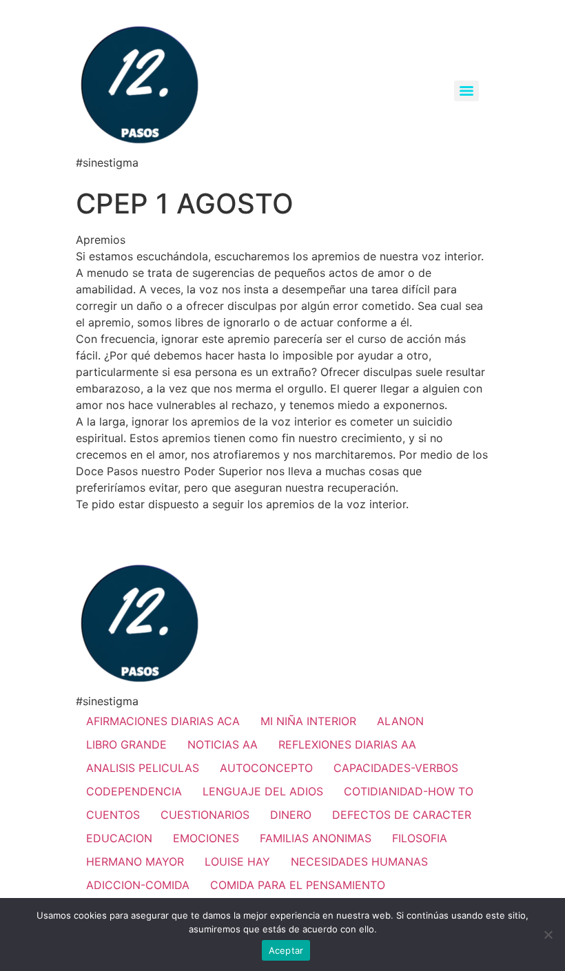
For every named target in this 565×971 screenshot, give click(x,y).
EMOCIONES (206, 838)
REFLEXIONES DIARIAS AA (347, 744)
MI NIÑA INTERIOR (308, 721)
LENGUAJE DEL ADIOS (263, 791)
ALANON (400, 721)
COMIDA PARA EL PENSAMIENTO (297, 885)
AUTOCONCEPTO (266, 768)
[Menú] (466, 91)
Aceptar (286, 950)
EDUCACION (119, 838)
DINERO (290, 815)
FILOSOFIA (419, 838)
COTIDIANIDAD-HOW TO (408, 791)
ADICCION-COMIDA (137, 885)
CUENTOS (113, 815)
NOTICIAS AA (222, 744)
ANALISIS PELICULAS (142, 768)
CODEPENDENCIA (134, 791)
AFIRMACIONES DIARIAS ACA (163, 721)
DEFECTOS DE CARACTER (401, 815)
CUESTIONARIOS (205, 815)
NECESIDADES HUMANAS (359, 861)
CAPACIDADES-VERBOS (395, 768)
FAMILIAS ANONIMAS (315, 838)
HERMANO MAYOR (135, 861)
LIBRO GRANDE (126, 744)
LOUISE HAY (237, 861)
